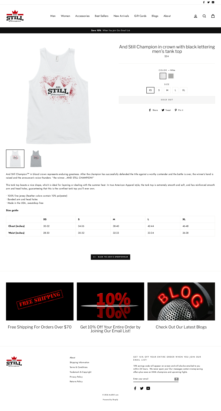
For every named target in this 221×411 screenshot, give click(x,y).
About (167, 16)
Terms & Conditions (78, 367)
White (163, 76)
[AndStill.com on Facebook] (135, 388)
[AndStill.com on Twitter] (142, 388)
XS (150, 90)
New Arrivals (121, 16)
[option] (110, 30)
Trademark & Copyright (80, 371)
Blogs (155, 16)
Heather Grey (171, 76)
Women (65, 16)
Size (166, 84)
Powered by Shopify (110, 399)
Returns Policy (76, 381)
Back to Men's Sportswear (112, 257)
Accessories (82, 16)
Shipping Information (79, 362)
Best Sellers (101, 16)
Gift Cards (140, 16)
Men (52, 16)
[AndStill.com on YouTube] (148, 388)
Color (167, 70)
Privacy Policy (76, 376)
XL (183, 90)
